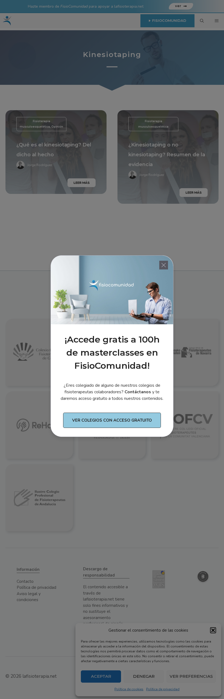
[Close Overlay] (163, 265)
